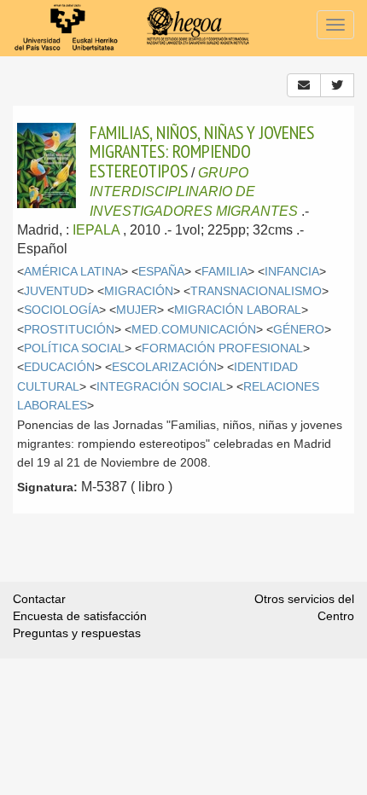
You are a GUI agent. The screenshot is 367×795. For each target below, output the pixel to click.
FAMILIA (224, 271)
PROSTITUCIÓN (69, 329)
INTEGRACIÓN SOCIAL (161, 386)
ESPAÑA (161, 271)
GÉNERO (298, 329)
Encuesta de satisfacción (80, 616)
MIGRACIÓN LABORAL (237, 310)
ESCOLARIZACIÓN (164, 367)
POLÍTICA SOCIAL (74, 348)
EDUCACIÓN (59, 367)
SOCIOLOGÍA (61, 310)
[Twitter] (337, 85)
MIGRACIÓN (138, 291)
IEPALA (96, 230)
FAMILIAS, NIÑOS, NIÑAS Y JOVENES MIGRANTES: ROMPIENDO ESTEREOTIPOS (202, 151)
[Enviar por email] (304, 85)
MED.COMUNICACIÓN (193, 329)
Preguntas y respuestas (77, 633)
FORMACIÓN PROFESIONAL (222, 348)
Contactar (39, 599)
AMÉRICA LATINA (72, 271)
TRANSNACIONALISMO (256, 291)
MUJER (136, 310)
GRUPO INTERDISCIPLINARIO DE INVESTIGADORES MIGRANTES (194, 191)
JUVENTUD (55, 291)
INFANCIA (292, 271)
